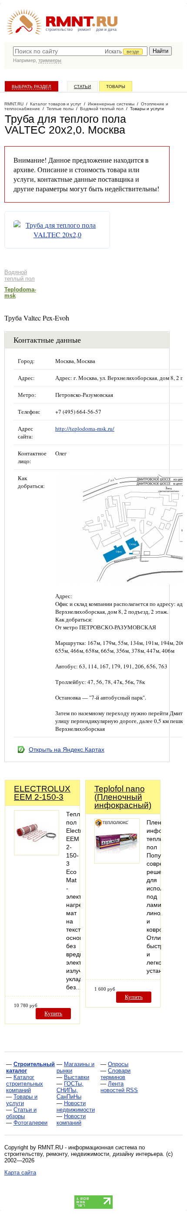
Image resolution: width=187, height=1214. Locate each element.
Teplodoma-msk (20, 292)
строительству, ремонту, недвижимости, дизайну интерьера (83, 1154)
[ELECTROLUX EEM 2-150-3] (36, 853)
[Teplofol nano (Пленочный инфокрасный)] (117, 861)
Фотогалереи (30, 1122)
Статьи (82, 86)
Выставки (76, 1077)
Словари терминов (115, 1073)
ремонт (84, 29)
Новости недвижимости (76, 1106)
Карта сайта (20, 1172)
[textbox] (80, 51)
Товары (115, 86)
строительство (59, 29)
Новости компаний (71, 1119)
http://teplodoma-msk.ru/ (84, 428)
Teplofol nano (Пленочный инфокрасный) (122, 797)
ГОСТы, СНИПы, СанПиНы (70, 1090)
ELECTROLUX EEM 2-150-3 (42, 793)
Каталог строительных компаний (24, 1083)
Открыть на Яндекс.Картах (66, 749)
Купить (53, 1013)
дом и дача (106, 29)
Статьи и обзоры (21, 1112)
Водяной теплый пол (19, 275)
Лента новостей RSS (119, 1086)
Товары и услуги (21, 1099)
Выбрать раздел (31, 86)
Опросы (118, 1064)
